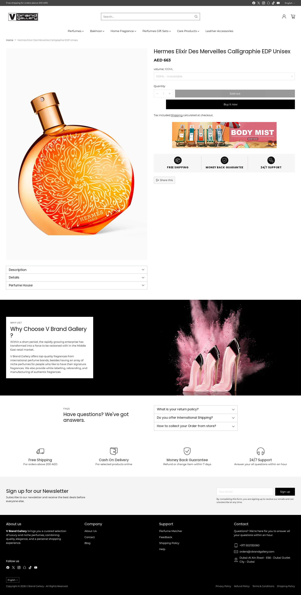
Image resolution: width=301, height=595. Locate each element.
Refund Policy (242, 586)
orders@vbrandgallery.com (257, 551)
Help (162, 549)
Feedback (165, 537)
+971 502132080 (250, 545)
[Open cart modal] (293, 16)
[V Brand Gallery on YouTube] (278, 3)
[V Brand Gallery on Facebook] (254, 3)
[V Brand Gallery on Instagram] (263, 3)
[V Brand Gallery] (23, 17)
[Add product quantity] (170, 93)
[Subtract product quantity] (157, 93)
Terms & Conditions (263, 586)
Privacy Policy (223, 586)
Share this (166, 180)
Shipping (177, 115)
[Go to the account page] (284, 16)
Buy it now (230, 104)
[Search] (196, 16)
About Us (90, 531)
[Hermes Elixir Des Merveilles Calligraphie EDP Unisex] (76, 154)
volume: (163, 69)
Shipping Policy (169, 543)
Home (9, 40)
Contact (89, 537)
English (288, 3)
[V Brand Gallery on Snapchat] (268, 3)
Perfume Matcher (170, 531)
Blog (87, 543)
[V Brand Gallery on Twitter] (258, 3)
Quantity (159, 86)
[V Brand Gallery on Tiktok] (273, 3)
